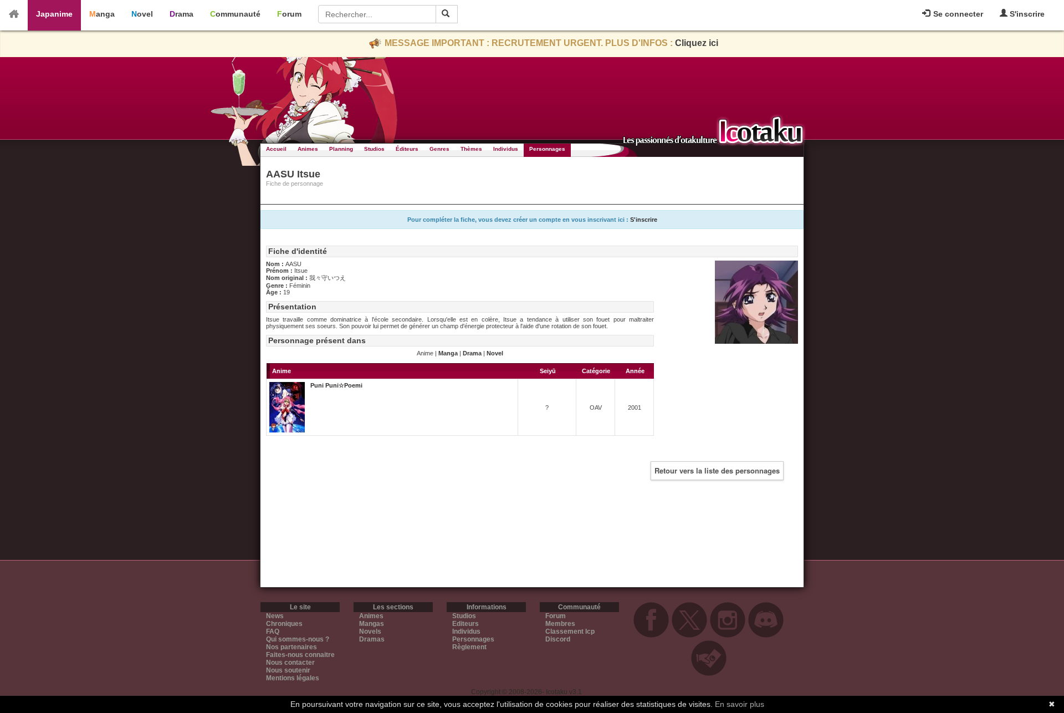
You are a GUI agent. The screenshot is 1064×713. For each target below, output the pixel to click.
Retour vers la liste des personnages (717, 470)
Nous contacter (290, 662)
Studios (374, 149)
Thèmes (471, 149)
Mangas (371, 624)
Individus (505, 149)
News (275, 616)
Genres (439, 149)
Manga (102, 13)
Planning (341, 149)
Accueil (276, 149)
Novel (142, 13)
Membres (560, 624)
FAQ (272, 631)
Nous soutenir (288, 670)
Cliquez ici (696, 43)
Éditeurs (407, 149)
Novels (370, 631)
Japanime (54, 13)
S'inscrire (1026, 13)
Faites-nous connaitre (300, 655)
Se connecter (957, 13)
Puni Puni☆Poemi (336, 385)
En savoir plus (739, 704)
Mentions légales (292, 678)
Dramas (372, 639)
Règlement (469, 647)
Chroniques (284, 624)
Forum (289, 13)
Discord (557, 639)
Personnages (547, 149)
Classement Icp (570, 631)
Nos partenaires (291, 647)
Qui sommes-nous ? (297, 639)
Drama (181, 13)
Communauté (235, 13)
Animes (308, 149)
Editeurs (465, 624)
